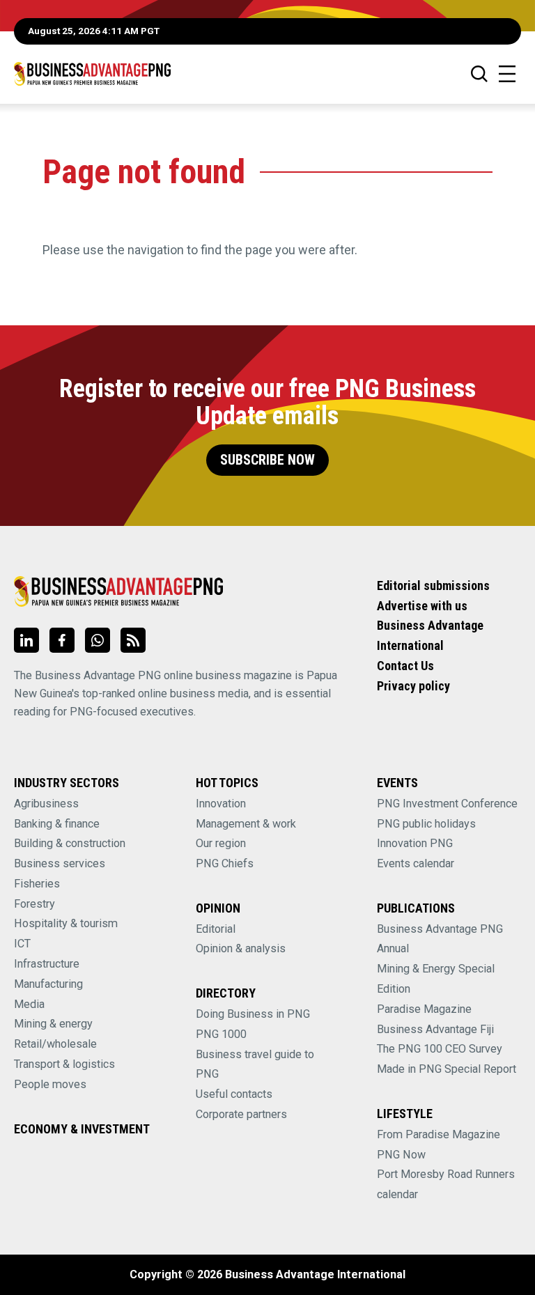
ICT (22, 943)
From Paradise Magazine (438, 1134)
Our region (221, 843)
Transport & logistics (64, 1064)
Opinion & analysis (241, 948)
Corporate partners (241, 1114)
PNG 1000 (221, 1034)
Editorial (215, 929)
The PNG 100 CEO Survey (439, 1048)
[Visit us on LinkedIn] (26, 640)
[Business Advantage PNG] (92, 73)
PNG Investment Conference (447, 803)
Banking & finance (57, 823)
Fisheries (37, 883)
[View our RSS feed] (133, 640)
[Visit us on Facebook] (62, 640)
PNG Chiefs (225, 863)
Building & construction (69, 843)
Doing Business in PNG (253, 1014)
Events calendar (415, 863)
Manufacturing (48, 984)
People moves (50, 1084)
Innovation (221, 803)
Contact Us (405, 665)
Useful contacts (234, 1094)
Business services (59, 863)
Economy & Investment (82, 1129)
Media (29, 1004)
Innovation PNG (415, 843)
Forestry (34, 903)
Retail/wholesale (55, 1043)
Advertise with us (422, 605)
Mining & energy (53, 1023)
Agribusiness (46, 803)
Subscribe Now (267, 460)
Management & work (246, 823)
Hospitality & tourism (66, 923)
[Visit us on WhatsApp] (97, 640)
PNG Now (401, 1154)
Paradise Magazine (424, 1009)
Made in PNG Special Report (446, 1069)
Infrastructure (46, 963)
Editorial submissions (433, 585)
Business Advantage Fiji (435, 1029)
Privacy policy (413, 685)
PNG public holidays (426, 823)
